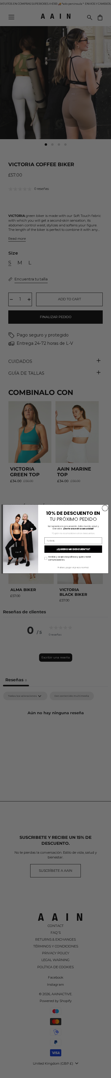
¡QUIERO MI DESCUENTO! (73, 549)
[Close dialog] (104, 508)
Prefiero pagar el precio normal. (73, 567)
